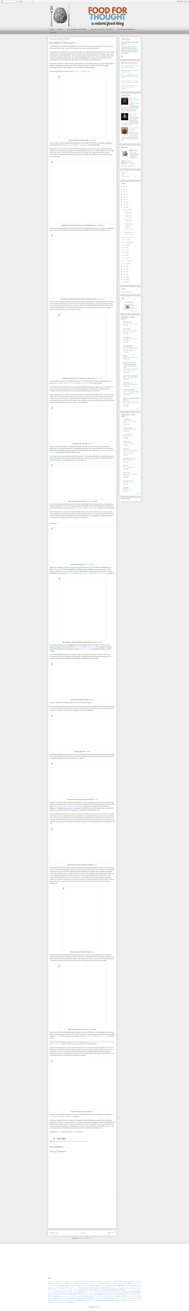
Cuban (70, 1285)
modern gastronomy (75, 1294)
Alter (92, 501)
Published (53, 32)
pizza (83, 1296)
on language (54, 1296)
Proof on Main (98, 378)
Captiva (86, 1283)
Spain (108, 1298)
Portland (91, 1296)
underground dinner (109, 1300)
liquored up (60, 1292)
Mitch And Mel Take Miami (130, 376)
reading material (121, 1296)
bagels (75, 1281)
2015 (124, 266)
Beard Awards (96, 1281)
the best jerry (84, 1141)
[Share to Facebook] (63, 1139)
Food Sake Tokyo (127, 435)
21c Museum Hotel (61, 383)
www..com (130, 302)
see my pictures (101, 1036)
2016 (124, 207)
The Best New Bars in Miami (130, 384)
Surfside (50, 1300)
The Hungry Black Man (129, 389)
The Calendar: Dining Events (126, 29)
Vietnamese (51, 1302)
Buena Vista (71, 1283)
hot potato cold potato (95, 1042)
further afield (61, 1141)
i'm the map (66, 1290)
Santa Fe (67, 1298)
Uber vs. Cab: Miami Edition (130, 377)
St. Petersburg (123, 1298)
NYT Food (125, 448)
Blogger (98, 1307)
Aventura (71, 1281)
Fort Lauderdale (74, 1288)
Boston (134, 1281)
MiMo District (64, 1294)
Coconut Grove (135, 1283)
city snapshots (122, 1283)
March (126, 258)
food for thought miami (130, 164)
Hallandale (57, 1290)
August (127, 245)
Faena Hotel (56, 1036)
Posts (125, 173)
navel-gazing (98, 1294)
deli (82, 1285)
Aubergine (99, 642)
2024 (124, 189)
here (137, 157)
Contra (88, 501)
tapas (67, 1300)
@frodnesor (128, 160)
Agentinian (62, 1281)
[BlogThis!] (59, 1139)
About (52, 29)
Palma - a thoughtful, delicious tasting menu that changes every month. (130, 76)
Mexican (125, 1292)
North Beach (119, 1294)
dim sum (101, 1286)
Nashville (92, 1294)
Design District (94, 1286)
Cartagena (91, 1283)
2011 (124, 276)
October (127, 240)
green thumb (51, 1290)
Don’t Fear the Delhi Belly (129, 429)
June (126, 250)
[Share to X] (61, 1139)
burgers (77, 1283)
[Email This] (57, 1139)
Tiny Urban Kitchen (128, 481)
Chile (111, 1283)
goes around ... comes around (129, 1288)
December (128, 209)
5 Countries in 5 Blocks (54, 1281)
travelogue (98, 1300)
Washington (57, 1302)
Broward (62, 1283)
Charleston (96, 1283)
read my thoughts (70, 145)
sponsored (117, 1298)
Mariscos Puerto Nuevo (89, 564)
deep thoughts (76, 1286)
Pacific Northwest (67, 1296)
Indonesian (75, 1290)
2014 (124, 269)
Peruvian (79, 1296)
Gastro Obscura (127, 441)
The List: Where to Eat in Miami (77, 29)
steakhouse (131, 1298)
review (129, 1296)
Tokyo (88, 1300)
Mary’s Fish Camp (127, 460)
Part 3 (73, 1132)
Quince (96, 799)
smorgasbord (76, 1141)
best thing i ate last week (123, 1281)
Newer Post (54, 1233)
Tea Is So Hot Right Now (129, 467)
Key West (135, 1290)
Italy (99, 1290)
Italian (95, 1290)
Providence (96, 1296)
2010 (124, 279)
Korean (139, 1290)
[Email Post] (53, 1138)
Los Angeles (92, 1292)
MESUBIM (125, 488)
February (127, 260)
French (80, 1288)
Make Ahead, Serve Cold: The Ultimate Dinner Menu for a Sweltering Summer (130, 452)
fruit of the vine (96, 1288)
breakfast (138, 1281)
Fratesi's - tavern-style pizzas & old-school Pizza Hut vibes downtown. (129, 87)
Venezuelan (138, 1300)
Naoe (84, 1294)
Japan (101, 1290)
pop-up (87, 1296)
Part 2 (59, 1132)
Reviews (60, 29)
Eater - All (125, 465)
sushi (54, 1300)
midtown (57, 1294)
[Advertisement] (82, 1213)
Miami (130, 1292)
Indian (70, 1290)
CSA (66, 1286)
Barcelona (86, 1281)
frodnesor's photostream (132, 307)
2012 (124, 274)
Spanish (112, 1298)
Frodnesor (134, 150)
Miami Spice (51, 1294)
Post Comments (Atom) (86, 1238)
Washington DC (64, 1302)
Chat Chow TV (127, 328)
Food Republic (127, 419)
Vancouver (133, 1300)
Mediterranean (114, 1292)
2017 (124, 204)
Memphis (121, 1292)
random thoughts (110, 1296)
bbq (90, 1281)
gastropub (113, 1288)
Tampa (64, 1300)
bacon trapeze (56, 1044)
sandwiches (57, 1298)
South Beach (89, 1298)
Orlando (60, 1296)
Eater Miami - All (127, 383)
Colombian (54, 1285)
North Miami (127, 1294)
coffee (139, 1283)
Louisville (97, 1292)
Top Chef (92, 1300)
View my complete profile (128, 166)
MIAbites (125, 355)
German (118, 1288)
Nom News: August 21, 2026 (130, 323)
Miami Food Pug (127, 322)
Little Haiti (67, 1292)
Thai (78, 1300)
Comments (126, 176)
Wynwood (71, 1302)
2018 (124, 202)
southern (103, 1298)
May (126, 252)
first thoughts (60, 1288)
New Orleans (106, 1294)
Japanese (107, 1290)
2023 (124, 191)
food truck (67, 1288)
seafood (72, 1298)
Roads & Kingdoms (128, 428)
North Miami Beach (136, 1294)
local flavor (69, 1141)
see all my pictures (82, 145)
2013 (124, 271)
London (87, 1292)
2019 (124, 199)
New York (113, 1294)
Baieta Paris (126, 482)
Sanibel (62, 1298)
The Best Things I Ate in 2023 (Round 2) (133, 129)
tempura (71, 1300)
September (128, 242)
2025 (124, 186)
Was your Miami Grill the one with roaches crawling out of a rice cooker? (131, 403)
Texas (75, 1300)
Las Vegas (54, 1292)
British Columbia (56, 1283)
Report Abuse (125, 499)
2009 (124, 282)
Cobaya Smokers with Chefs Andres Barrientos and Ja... (129, 227)
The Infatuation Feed (128, 458)
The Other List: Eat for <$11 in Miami (101, 29)
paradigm (73, 1296)
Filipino (54, 1288)
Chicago (108, 1283)
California (82, 1283)
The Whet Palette (128, 345)
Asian (67, 1281)
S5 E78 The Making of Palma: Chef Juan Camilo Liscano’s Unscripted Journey (130, 349)
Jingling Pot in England (129, 443)
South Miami (98, 1298)
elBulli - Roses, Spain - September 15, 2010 (134, 100)
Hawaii (61, 1290)
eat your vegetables (130, 1286)
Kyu (93, 1111)
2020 (124, 197)
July (126, 247)
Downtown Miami (112, 1286)
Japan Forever (126, 489)
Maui (109, 1292)
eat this (55, 1141)
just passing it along (117, 1290)
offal (49, 1296)
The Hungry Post (127, 337)
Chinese (115, 1283)
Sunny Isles (138, 1298)
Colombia (50, 1285)
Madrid (102, 1292)
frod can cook (87, 1288)
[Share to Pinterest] (65, 1139)
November (128, 237)
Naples (87, 1294)
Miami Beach (136, 1292)
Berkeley (112, 1281)
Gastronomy (126, 472)
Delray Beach (86, 1285)
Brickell (50, 1283)
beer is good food (104, 1281)
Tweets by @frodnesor (127, 292)
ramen (104, 1296)
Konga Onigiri (126, 436)
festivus (50, 1288)
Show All (137, 408)
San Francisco (135, 1296)
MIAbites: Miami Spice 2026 (130, 357)
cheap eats (102, 1283)
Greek (139, 1288)
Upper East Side (120, 1300)
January (127, 263)
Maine (105, 1292)
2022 (124, 194)
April (126, 255)
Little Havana (73, 1292)
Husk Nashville (92, 140)
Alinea (90, 1029)
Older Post (111, 1233)
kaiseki (126, 1290)
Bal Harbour (80, 1281)
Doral (105, 1285)
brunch (66, 1283)
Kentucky (130, 1290)
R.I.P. (100, 1296)
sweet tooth (59, 1300)
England (139, 1285)
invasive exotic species (86, 1290)
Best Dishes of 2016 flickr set (81, 71)
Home (83, 1233)
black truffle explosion (108, 1042)
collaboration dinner (85, 649)
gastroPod (90, 443)
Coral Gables (61, 1286)
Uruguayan (127, 1300)
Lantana (50, 1292)
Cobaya (128, 1283)
